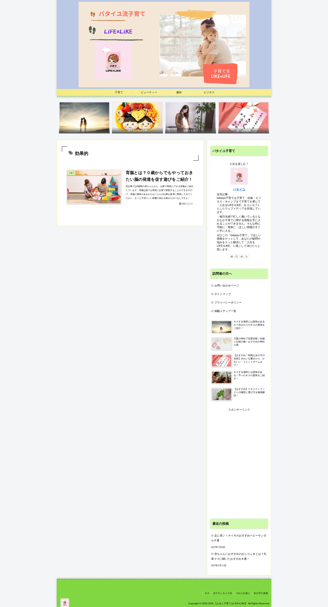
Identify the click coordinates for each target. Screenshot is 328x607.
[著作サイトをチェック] (232, 256)
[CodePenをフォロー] (237, 256)
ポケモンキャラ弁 (222, 593)
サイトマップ (222, 294)
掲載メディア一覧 (225, 311)
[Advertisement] (239, 463)
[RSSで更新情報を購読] (246, 256)
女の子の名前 (261, 593)
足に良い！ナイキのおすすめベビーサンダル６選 (238, 538)
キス (207, 593)
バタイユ (239, 189)
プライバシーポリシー (228, 302)
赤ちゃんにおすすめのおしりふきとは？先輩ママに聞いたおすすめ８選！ (238, 556)
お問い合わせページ (226, 285)
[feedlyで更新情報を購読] (241, 256)
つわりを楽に (243, 593)
